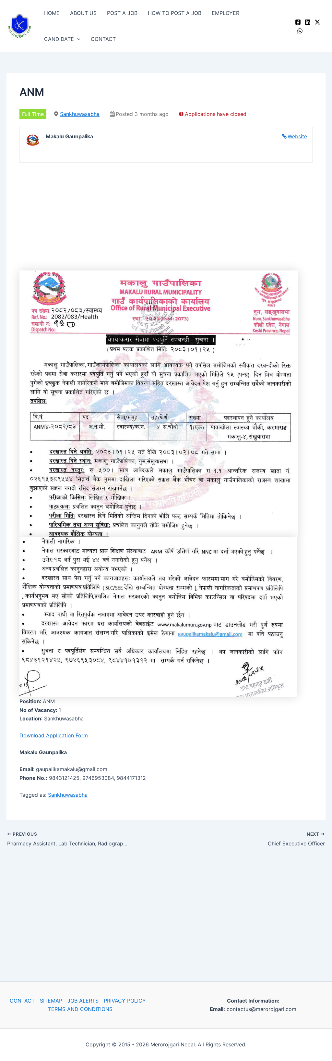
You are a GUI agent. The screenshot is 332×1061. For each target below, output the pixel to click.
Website (297, 136)
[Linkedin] (308, 22)
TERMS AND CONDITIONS (80, 1009)
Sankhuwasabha (80, 114)
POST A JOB (122, 13)
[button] (77, 39)
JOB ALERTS (83, 1000)
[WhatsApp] (300, 31)
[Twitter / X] (317, 22)
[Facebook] (298, 22)
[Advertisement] (166, 218)
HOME (52, 13)
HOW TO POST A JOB (174, 13)
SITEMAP (51, 1000)
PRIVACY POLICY (125, 1000)
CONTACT (103, 39)
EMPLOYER (225, 13)
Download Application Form (53, 735)
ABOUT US (83, 13)
